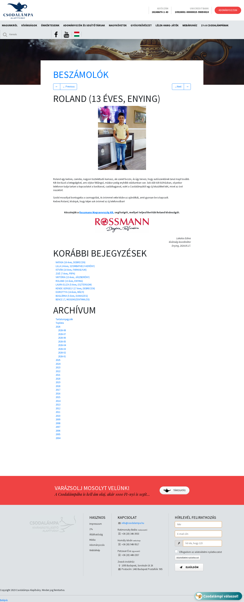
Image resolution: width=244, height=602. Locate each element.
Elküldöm (191, 567)
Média (92, 539)
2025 (58, 360)
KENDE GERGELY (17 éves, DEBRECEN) (75, 288)
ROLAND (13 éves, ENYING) (69, 281)
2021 (58, 375)
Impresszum (95, 523)
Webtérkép (94, 550)
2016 (58, 393)
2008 (58, 423)
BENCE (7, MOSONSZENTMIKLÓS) (73, 299)
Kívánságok (29, 25)
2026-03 (62, 349)
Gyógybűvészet (141, 25)
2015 (58, 397)
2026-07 (62, 334)
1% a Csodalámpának (215, 25)
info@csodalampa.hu (133, 523)
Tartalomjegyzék (64, 319)
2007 (58, 427)
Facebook (56, 34)
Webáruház (189, 25)
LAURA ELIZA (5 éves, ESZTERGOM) (74, 284)
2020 (58, 378)
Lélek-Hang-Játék (167, 25)
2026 (58, 326)
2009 (58, 419)
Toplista (60, 323)
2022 (58, 371)
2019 (58, 382)
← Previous (69, 86)
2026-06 (62, 337)
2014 (58, 401)
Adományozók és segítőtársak (84, 25)
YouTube (66, 34)
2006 (58, 430)
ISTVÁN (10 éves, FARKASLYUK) (71, 269)
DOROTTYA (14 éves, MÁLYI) (70, 292)
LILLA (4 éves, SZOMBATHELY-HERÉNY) (75, 266)
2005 (58, 434)
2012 (58, 408)
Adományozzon (228, 10)
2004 (58, 438)
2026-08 (62, 330)
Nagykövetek (118, 25)
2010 (58, 415)
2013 (58, 404)
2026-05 (62, 341)
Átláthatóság (96, 534)
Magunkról (10, 25)
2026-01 (62, 356)
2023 (58, 367)
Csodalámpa (18, 10)
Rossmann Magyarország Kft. (96, 212)
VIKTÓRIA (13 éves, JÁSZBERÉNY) (73, 277)
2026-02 (62, 352)
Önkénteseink (50, 25)
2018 (58, 386)
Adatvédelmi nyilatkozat (188, 557)
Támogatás (179, 490)
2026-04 (62, 345)
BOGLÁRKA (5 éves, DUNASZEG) (72, 295)
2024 (58, 363)
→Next (177, 86)
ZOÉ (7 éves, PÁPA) (65, 273)
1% (91, 529)
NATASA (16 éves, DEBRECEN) (70, 262)
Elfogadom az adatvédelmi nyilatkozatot (200, 552)
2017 (58, 389)
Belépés (4, 600)
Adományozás (96, 545)
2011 (58, 412)
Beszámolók (81, 75)
